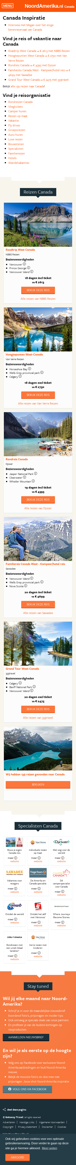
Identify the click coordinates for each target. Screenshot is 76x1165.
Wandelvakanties (18, 163)
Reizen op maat (17, 116)
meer (10, 857)
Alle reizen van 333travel (38, 717)
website (14, 861)
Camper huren (17, 111)
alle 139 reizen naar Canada (27, 86)
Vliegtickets (15, 106)
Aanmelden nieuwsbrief (26, 1037)
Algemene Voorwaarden (52, 1122)
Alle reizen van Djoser (38, 508)
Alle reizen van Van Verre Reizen (38, 403)
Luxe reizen (15, 139)
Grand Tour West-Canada (22, 668)
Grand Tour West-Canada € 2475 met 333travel (38, 79)
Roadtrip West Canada (20, 249)
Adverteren (9, 1122)
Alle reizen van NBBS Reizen (38, 298)
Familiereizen (16, 153)
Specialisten (15, 148)
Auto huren (15, 134)
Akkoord (17, 1157)
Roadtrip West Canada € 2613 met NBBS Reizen (39, 51)
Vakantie (13, 120)
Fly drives (14, 125)
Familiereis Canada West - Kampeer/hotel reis (35, 564)
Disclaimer (47, 1127)
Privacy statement (27, 1127)
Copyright (8, 1127)
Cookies (62, 1127)
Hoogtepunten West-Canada (24, 354)
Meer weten (49, 1148)
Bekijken (38, 784)
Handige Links (27, 1122)
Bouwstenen (16, 144)
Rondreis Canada (17, 459)
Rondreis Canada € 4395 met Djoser (32, 65)
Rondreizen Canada (20, 102)
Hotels (12, 158)
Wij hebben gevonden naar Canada (35, 774)
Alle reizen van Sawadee (38, 613)
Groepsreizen (16, 130)
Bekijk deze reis (38, 290)
